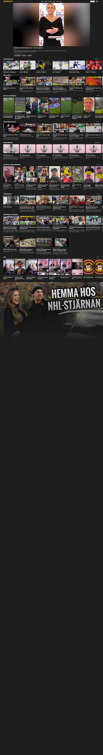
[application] (51, 24)
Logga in (92, 1)
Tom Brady (24, 55)
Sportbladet (30, 55)
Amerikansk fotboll (17, 55)
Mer (60, 1)
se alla (98, 95)
